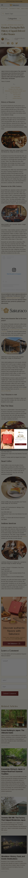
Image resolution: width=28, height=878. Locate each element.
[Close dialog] (26, 430)
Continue (20, 444)
